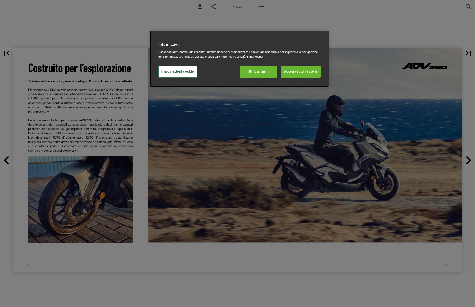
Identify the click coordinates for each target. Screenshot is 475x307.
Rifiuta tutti (258, 71)
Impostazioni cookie (177, 71)
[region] (239, 59)
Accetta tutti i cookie (300, 71)
